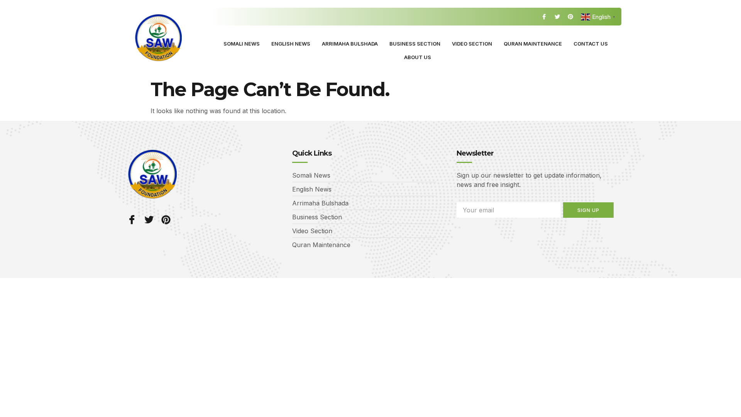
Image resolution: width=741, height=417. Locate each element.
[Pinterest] (570, 16)
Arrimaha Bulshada (350, 44)
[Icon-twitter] (557, 16)
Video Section (472, 44)
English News (290, 44)
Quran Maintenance (533, 44)
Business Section (414, 44)
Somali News (241, 44)
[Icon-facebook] (544, 16)
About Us (417, 57)
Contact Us (591, 44)
